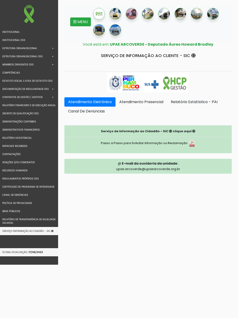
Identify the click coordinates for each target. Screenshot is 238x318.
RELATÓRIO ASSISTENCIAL (17, 138)
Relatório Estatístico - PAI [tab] (194, 102)
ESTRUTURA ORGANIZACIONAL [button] (19, 48)
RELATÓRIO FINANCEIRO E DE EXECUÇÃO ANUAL (29, 105)
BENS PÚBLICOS (11, 211)
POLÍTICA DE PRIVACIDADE (17, 203)
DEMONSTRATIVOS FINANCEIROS (21, 130)
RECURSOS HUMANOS (15, 170)
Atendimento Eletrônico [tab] (90, 102)
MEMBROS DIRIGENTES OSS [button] (18, 64)
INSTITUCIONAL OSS (13, 40)
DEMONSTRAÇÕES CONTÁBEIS (19, 121)
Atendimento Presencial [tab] (141, 102)
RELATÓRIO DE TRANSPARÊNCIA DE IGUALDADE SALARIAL (29, 221)
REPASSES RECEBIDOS (14, 146)
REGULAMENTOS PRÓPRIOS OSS (20, 178)
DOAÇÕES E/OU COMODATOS (18, 162)
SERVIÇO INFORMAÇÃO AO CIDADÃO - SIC (26, 231)
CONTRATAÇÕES (11, 154)
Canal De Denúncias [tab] (86, 111)
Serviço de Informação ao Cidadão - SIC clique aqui (146, 131)
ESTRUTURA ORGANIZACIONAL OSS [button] (22, 56)
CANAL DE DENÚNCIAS (15, 195)
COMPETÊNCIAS (11, 72)
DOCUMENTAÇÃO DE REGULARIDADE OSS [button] (25, 89)
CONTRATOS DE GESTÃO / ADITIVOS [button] (22, 97)
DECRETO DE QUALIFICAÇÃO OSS (20, 113)
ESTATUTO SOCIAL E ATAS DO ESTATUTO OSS (27, 81)
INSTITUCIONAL (11, 32)
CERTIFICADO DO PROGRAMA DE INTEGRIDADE (28, 187)
